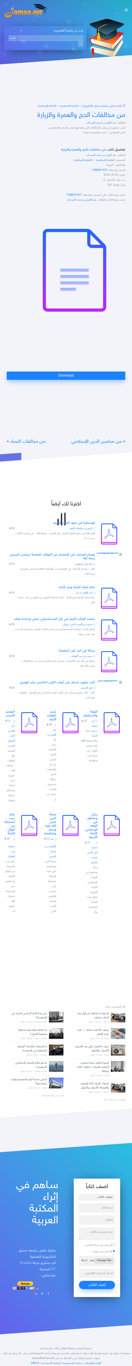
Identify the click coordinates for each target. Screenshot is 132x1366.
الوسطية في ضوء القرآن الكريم (74, 523)
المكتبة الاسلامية (69, 106)
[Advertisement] (66, 347)
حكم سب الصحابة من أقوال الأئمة (10, 823)
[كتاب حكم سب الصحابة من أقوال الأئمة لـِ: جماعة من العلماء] (29, 825)
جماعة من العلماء (11, 851)
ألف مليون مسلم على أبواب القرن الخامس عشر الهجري (57, 682)
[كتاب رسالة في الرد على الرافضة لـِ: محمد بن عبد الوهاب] (109, 662)
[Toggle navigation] (125, 10)
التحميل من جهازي (103, 1251)
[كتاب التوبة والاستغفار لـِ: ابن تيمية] (112, 723)
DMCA (35, 1363)
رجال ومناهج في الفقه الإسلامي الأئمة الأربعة (91, 825)
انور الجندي (86, 688)
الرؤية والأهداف (92, 1363)
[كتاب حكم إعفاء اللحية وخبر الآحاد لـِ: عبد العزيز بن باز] (109, 598)
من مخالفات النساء (27, 441)
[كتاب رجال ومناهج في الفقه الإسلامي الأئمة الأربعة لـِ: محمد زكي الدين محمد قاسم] (112, 825)
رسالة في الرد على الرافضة (77, 651)
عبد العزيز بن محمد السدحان (101, 122)
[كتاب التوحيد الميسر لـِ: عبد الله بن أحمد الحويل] (29, 723)
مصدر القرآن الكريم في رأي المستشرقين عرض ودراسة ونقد (54, 619)
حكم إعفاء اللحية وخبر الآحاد (76, 587)
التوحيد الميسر (10, 714)
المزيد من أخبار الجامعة (52, 1095)
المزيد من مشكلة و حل (114, 1099)
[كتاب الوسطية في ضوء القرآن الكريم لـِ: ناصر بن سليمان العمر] (109, 534)
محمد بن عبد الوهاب (81, 656)
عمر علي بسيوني (83, 564)
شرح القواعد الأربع (51, 715)
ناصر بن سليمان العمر (81, 528)
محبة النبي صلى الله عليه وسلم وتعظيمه (50, 823)
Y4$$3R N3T (100, 170)
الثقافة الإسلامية (47, 106)
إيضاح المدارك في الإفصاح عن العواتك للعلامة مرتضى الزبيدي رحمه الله (52, 557)
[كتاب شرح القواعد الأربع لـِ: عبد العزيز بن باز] (70, 723)
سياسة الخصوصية (72, 1363)
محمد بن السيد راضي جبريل (77, 624)
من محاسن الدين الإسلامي (96, 441)
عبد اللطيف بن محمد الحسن (50, 847)
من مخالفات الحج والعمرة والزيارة (81, 115)
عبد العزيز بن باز (84, 592)
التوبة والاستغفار (90, 714)
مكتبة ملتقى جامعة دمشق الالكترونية (102, 106)
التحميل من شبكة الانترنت (98, 1245)
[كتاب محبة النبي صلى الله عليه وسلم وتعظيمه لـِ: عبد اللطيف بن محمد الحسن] (70, 825)
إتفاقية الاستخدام (50, 1363)
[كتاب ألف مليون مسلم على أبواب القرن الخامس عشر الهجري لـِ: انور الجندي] (109, 682)
